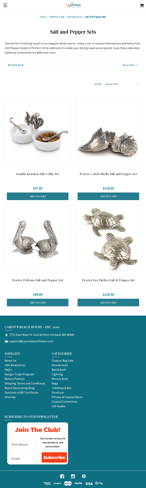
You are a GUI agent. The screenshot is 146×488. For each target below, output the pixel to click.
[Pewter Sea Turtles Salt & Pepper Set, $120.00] (108, 238)
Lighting (57, 374)
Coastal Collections (64, 401)
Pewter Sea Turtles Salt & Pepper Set (108, 280)
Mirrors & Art (60, 379)
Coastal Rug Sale (63, 360)
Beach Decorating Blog (20, 388)
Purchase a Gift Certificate (21, 392)
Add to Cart (37, 196)
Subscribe (54, 457)
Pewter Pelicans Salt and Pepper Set (37, 280)
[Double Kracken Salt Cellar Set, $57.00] (38, 131)
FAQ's (8, 370)
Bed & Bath (59, 370)
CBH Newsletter (15, 365)
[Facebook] (62, 476)
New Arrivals (60, 365)
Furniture (58, 392)
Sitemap (10, 397)
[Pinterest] (84, 476)
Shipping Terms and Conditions (25, 383)
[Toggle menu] (5, 5)
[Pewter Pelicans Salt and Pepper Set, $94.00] (38, 238)
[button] (73, 64)
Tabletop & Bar (61, 388)
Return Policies (15, 379)
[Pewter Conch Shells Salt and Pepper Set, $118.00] (108, 131)
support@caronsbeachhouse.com (31, 341)
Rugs (55, 383)
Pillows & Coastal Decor (67, 397)
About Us (10, 360)
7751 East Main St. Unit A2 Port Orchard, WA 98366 (41, 335)
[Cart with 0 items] (142, 5)
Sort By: (98, 84)
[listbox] (122, 84)
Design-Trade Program (19, 374)
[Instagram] (73, 476)
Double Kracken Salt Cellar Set (37, 174)
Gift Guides (58, 406)
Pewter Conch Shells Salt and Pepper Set (108, 174)
